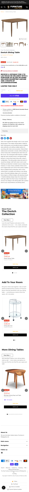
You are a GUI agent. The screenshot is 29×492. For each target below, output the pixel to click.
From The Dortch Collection (8, 50)
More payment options (14, 99)
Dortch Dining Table (9, 258)
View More (7, 220)
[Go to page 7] (15, 414)
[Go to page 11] (20, 414)
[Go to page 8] (16, 414)
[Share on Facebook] (2, 138)
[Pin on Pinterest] (11, 138)
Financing (5, 131)
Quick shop (15, 264)
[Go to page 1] (12, 272)
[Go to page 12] (21, 414)
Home (2, 11)
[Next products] (26, 251)
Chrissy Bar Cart (8, 326)
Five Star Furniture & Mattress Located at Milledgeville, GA (13, 471)
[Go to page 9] (17, 414)
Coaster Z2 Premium (7, 55)
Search (2, 467)
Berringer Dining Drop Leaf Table (12, 395)
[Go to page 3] (15, 272)
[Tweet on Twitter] (5, 138)
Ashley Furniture (7, 396)
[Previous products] (2, 251)
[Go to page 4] (16, 272)
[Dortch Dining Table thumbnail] (3, 44)
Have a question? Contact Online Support (12, 105)
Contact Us (14, 467)
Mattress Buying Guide (14, 469)
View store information (7, 112)
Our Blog (14, 473)
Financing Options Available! (10, 71)
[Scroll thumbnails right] (27, 44)
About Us (8, 467)
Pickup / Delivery (7, 119)
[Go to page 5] (12, 414)
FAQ (25, 467)
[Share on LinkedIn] (8, 138)
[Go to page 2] (8, 414)
